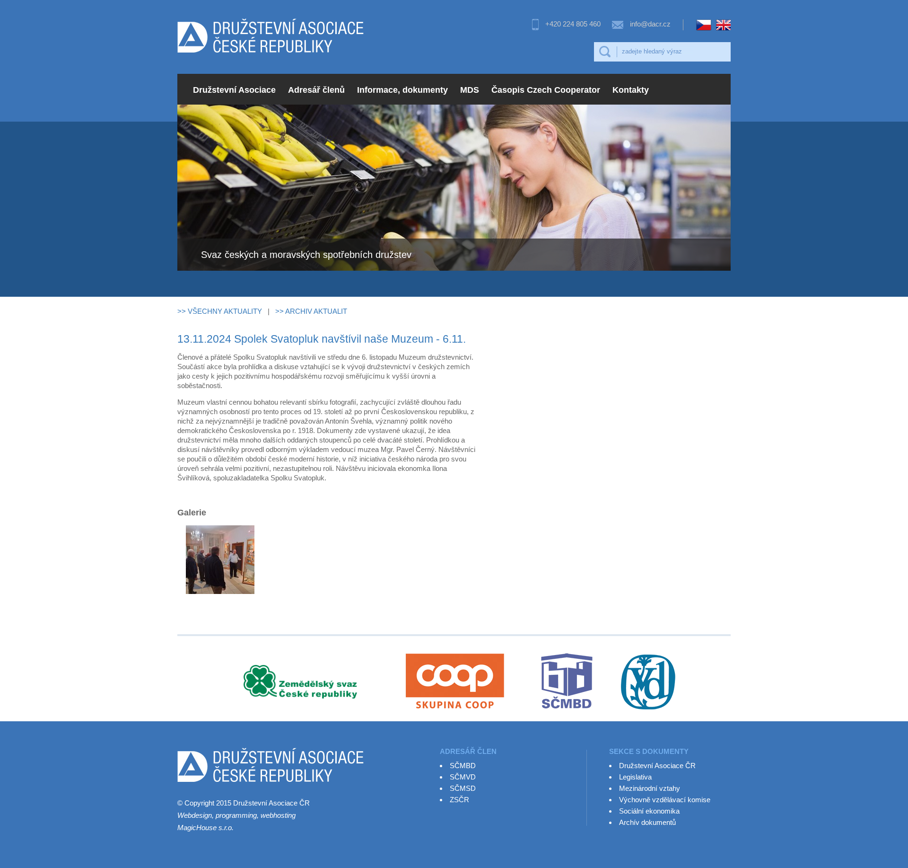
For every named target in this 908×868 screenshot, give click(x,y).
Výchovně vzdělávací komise (664, 800)
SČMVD (463, 777)
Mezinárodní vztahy (649, 788)
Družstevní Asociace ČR (657, 766)
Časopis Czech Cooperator (545, 90)
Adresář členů (316, 90)
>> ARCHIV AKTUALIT (311, 311)
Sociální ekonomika (649, 811)
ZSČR (459, 800)
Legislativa (635, 777)
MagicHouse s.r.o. (205, 828)
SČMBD (463, 766)
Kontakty (630, 90)
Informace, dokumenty (402, 90)
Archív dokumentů (647, 822)
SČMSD (463, 788)
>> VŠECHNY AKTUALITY (219, 311)
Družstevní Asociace (234, 90)
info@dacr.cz (650, 24)
